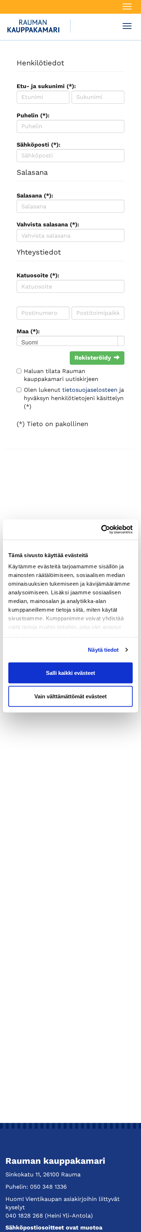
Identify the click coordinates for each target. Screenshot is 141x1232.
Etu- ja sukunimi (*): (46, 86)
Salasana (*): (35, 195)
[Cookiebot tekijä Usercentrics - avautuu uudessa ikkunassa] (101, 529)
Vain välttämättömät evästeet (70, 696)
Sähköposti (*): (38, 144)
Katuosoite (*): (38, 275)
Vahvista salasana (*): (48, 224)
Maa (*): (28, 331)
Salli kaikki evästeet (70, 672)
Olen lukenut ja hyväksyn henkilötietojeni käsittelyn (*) (74, 398)
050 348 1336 (48, 1186)
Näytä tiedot (103, 650)
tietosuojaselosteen (90, 389)
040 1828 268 (24, 1215)
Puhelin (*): (33, 115)
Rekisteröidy (92, 357)
